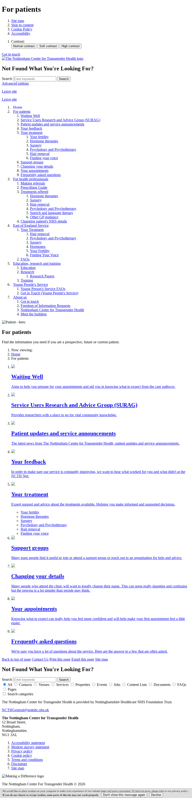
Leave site (9, 91)
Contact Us (40, 659)
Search (7, 79)
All (9, 685)
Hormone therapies (35, 516)
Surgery (26, 521)
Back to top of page (16, 659)
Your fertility (30, 512)
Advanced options (15, 83)
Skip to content (22, 25)
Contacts (25, 685)
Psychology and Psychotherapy (44, 525)
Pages (12, 689)
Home (15, 354)
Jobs (117, 685)
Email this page (82, 659)
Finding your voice (35, 533)
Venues (44, 685)
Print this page (59, 659)
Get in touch (11, 54)
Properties (82, 685)
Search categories (20, 694)
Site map (17, 21)
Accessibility (20, 33)
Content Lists (137, 685)
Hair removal (30, 529)
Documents (162, 685)
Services (62, 685)
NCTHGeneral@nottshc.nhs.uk (25, 710)
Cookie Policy (21, 29)
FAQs (181, 685)
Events (102, 685)
